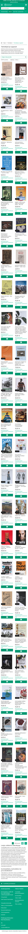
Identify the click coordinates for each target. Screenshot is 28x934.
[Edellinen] (22, 843)
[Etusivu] (8, 5)
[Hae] (25, 8)
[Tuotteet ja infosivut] (2, 5)
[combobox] (14, 8)
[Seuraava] (26, 843)
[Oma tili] (23, 4)
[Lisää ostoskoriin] (7, 89)
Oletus (16, 59)
